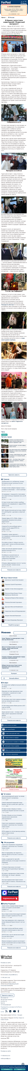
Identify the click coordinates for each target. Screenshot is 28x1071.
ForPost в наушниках (12, 754)
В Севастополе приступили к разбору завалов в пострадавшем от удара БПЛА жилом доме (14, 503)
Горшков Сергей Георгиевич (13, 584)
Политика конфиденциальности (17, 1067)
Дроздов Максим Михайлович (14, 607)
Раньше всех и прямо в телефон (14, 742)
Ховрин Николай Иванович (13, 615)
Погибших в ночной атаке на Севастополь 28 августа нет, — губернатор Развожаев (11, 556)
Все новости (4, 998)
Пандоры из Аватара (7, 304)
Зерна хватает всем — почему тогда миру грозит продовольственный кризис (12, 713)
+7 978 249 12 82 (5, 977)
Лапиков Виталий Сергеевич (13, 602)
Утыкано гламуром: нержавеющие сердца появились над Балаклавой (13, 657)
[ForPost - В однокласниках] (18, 1011)
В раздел (14, 673)
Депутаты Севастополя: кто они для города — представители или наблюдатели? (12, 648)
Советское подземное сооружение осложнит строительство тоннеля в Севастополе (12, 824)
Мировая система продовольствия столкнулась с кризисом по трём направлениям (12, 692)
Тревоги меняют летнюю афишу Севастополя (17, 446)
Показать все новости (14, 570)
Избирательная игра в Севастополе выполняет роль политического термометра (12, 666)
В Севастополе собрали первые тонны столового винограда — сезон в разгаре (13, 488)
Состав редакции (6, 1004)
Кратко (3, 1003)
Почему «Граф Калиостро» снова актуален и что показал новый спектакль (17, 456)
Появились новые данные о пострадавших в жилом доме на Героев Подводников (13, 536)
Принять (19, 1069)
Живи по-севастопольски (12, 750)
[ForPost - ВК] (10, 1011)
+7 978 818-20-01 (5, 1055)
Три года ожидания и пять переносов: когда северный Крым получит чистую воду (13, 921)
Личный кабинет (14, 678)
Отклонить (7, 1069)
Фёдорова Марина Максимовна (14, 598)
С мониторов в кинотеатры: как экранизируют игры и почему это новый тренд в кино (17, 465)
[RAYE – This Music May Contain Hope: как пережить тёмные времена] (4, 461)
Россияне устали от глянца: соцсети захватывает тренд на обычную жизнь (13, 543)
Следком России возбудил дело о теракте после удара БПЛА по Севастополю (12, 527)
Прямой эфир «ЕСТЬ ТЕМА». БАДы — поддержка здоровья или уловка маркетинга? (14, 10)
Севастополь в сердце (12, 737)
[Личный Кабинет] (22, 1)
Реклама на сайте (6, 962)
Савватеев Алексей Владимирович (15, 611)
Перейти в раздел (14, 625)
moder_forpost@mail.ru (11, 974)
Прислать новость (14, 475)
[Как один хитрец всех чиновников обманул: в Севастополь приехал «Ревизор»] (4, 451)
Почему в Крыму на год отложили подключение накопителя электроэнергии (12, 816)
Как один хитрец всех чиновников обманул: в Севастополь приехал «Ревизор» (18, 451)
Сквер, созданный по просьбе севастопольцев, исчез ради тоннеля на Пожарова (13, 860)
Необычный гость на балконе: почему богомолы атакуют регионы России (13, 482)
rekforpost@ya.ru (5, 1058)
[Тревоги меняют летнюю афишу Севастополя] (4, 446)
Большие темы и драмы (12, 746)
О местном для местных (12, 733)
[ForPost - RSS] (6, 1011)
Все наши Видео (10, 729)
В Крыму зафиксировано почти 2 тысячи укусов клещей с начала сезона (14, 564)
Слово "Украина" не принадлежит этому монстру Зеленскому (13, 639)
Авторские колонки (6, 999)
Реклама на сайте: (6, 1051)
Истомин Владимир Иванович (14, 620)
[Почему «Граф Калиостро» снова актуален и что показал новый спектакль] (4, 456)
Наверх (23, 1064)
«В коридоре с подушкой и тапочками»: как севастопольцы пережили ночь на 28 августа (14, 495)
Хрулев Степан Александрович (14, 589)
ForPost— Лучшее (17, 1015)
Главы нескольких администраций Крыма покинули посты (12, 549)
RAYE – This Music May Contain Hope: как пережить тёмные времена (17, 460)
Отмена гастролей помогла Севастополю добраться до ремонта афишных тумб (16, 441)
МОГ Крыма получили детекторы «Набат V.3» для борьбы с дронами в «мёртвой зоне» (14, 511)
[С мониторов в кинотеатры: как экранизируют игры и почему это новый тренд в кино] (4, 465)
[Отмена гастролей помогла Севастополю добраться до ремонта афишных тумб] (4, 441)
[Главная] (6, 2)
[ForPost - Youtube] (14, 1011)
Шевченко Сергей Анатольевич (14, 580)
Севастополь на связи (10, 725)
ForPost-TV (4, 1001)
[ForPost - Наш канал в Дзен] (21, 1011)
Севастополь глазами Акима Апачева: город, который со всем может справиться (13, 907)
